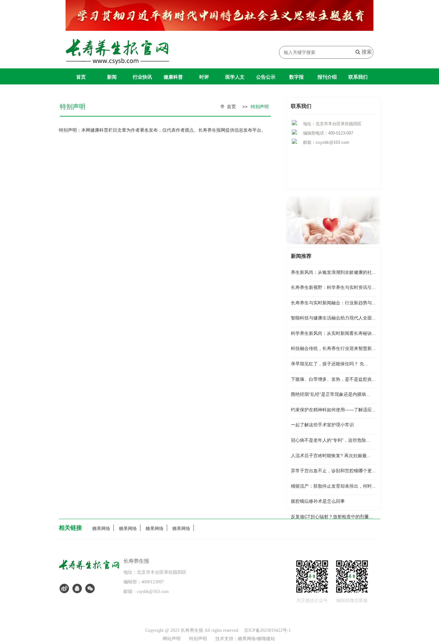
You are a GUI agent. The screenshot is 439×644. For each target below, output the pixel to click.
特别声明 (198, 638)
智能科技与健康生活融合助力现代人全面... (333, 317)
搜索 (366, 52)
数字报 (296, 77)
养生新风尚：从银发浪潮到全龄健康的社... (333, 272)
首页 (81, 77)
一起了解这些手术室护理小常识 (322, 424)
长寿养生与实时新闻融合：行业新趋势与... (333, 302)
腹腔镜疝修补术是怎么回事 (318, 501)
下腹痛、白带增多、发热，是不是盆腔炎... (333, 379)
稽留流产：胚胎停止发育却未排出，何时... (333, 486)
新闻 (112, 77)
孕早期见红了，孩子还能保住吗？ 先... (329, 363)
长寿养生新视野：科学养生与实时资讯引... (333, 287)
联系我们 (358, 77)
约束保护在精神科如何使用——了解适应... (333, 409)
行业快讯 (142, 77)
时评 (204, 77)
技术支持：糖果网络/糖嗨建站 (245, 638)
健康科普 (173, 77)
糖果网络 (101, 528)
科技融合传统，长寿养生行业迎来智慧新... (333, 348)
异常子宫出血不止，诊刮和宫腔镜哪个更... (333, 470)
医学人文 (235, 77)
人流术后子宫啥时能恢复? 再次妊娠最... (331, 455)
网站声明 (172, 638)
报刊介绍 (327, 77)
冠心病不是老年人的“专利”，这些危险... (330, 440)
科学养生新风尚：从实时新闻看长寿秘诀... (333, 333)
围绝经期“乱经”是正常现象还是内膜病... (330, 394)
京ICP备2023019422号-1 (267, 630)
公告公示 (265, 77)
